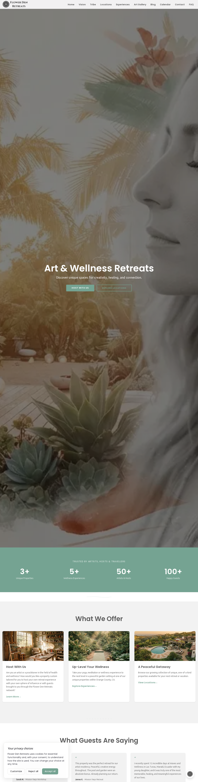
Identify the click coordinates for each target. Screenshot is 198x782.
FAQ (191, 4)
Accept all (50, 771)
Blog (153, 4)
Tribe (93, 4)
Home (71, 4)
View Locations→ (148, 682)
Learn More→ (13, 696)
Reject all (33, 771)
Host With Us (80, 287)
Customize (16, 771)
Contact (180, 4)
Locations (106, 4)
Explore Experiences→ (84, 686)
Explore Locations (114, 288)
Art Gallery (140, 4)
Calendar (165, 4)
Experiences (123, 4)
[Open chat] (190, 774)
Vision (82, 4)
